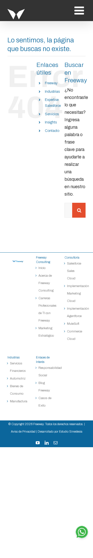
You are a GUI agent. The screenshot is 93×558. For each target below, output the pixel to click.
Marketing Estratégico (46, 331)
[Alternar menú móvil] (80, 10)
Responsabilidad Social (46, 371)
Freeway (51, 83)
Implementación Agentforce (75, 312)
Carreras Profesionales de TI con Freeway (46, 309)
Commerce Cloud (74, 335)
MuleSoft (73, 323)
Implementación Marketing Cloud (75, 293)
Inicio (42, 268)
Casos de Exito (44, 401)
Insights (51, 122)
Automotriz (18, 378)
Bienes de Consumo (17, 389)
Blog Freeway (44, 386)
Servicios (52, 114)
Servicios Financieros (18, 367)
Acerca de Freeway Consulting (46, 283)
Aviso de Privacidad (23, 431)
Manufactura (18, 401)
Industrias (52, 91)
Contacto (52, 131)
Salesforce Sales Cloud (74, 271)
